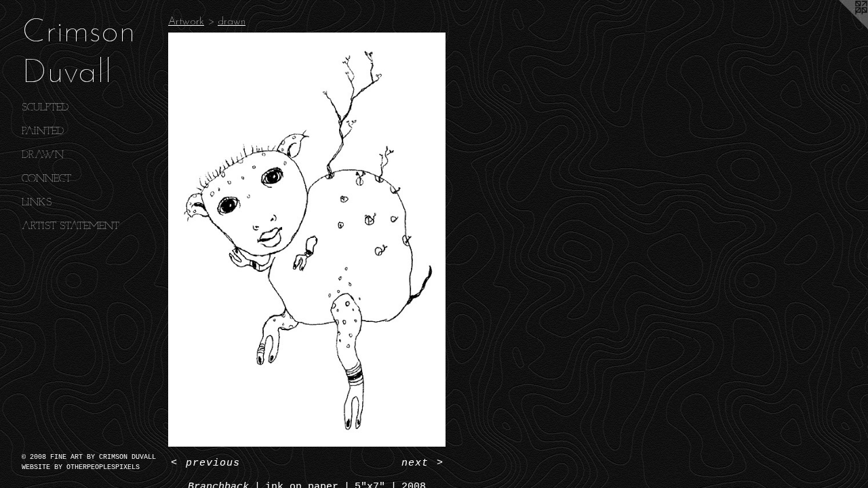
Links (37, 202)
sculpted (45, 107)
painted (43, 131)
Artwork (186, 21)
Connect (46, 179)
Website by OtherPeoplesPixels (81, 467)
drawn (43, 155)
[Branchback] (307, 240)
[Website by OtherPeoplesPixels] (841, 27)
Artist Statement (70, 226)
